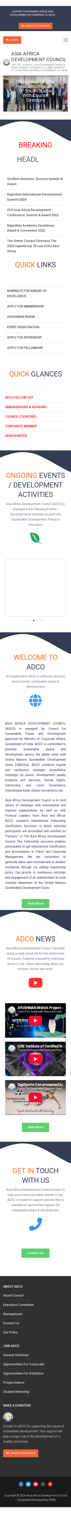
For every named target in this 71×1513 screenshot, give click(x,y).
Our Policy (10, 1332)
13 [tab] (53, 104)
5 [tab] (22, 104)
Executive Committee (18, 1305)
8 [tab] (34, 104)
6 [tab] (26, 104)
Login (14, 39)
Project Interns (13, 1382)
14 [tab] (57, 104)
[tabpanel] (35, 93)
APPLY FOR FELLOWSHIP (25, 345)
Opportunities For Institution (23, 1373)
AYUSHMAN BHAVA (21, 314)
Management (12, 1314)
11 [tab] (45, 104)
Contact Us (11, 1323)
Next (62, 93)
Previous (9, 93)
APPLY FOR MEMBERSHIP (25, 304)
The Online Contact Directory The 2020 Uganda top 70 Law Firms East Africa (33, 243)
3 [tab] (14, 104)
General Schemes (16, 1355)
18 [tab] (37, 108)
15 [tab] (61, 104)
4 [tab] (18, 104)
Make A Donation (37, 25)
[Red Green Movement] (35, 587)
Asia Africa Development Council (38, 56)
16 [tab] (65, 104)
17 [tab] (34, 108)
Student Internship (16, 1392)
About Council (13, 1295)
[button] (26, 620)
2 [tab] (10, 104)
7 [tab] (30, 104)
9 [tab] (37, 104)
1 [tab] (6, 104)
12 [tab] (49, 104)
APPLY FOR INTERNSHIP (24, 335)
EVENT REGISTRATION (23, 324)
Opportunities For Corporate (23, 1364)
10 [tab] (41, 104)
